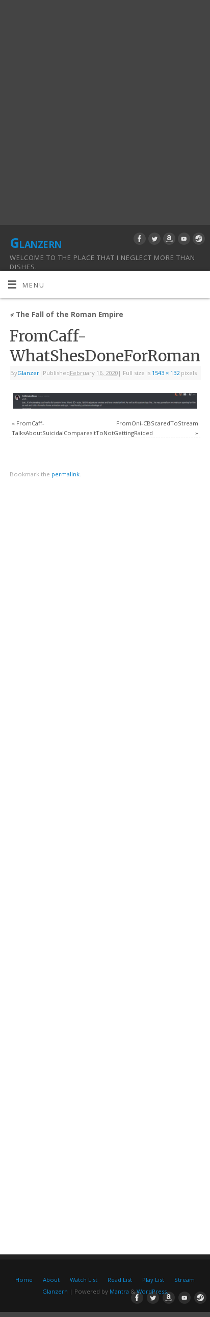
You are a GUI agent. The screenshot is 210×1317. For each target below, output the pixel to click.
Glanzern (36, 242)
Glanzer (28, 373)
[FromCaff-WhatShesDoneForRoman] (105, 401)
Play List (153, 1279)
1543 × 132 (165, 373)
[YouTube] (182, 240)
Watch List (83, 1279)
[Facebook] (138, 240)
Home (24, 1279)
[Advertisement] (105, 110)
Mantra (119, 1291)
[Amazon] (168, 240)
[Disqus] (105, 630)
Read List (120, 1279)
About (51, 1279)
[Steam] (197, 240)
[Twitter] (153, 240)
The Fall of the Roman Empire (66, 314)
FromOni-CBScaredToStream (157, 423)
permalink (65, 474)
